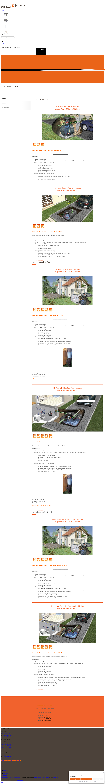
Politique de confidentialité (82, 781)
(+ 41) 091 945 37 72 (7, 745)
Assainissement (6, 770)
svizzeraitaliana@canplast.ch (7, 747)
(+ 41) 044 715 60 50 (6, 755)
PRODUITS (3, 10)
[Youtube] (3, 43)
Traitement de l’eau (7, 771)
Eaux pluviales (6, 773)
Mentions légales (4, 777)
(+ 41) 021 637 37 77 (6, 733)
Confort (4, 98)
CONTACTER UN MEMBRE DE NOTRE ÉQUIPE (11, 760)
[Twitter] (3, 41)
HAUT (2, 782)
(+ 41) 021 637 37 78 (7, 735)
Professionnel (5, 107)
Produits (5, 775)
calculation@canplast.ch (46, 720)
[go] (14, 37)
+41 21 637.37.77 (48, 717)
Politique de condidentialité (15, 777)
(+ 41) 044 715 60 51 (7, 756)
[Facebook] (3, 39)
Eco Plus (4, 103)
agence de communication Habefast (41, 777)
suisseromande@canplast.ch (7, 736)
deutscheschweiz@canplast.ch (7, 758)
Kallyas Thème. (20, 780)
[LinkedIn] (3, 44)
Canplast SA (55, 777)
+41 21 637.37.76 (47, 718)
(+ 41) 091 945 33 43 (6, 744)
